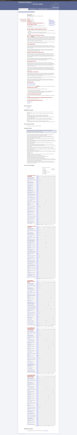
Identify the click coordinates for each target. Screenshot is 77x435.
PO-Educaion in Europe (30, 320)
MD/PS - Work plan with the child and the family (31, 249)
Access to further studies (52, 22)
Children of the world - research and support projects (31, 263)
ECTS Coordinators (51, 20)
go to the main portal (20, 3)
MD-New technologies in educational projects (30, 190)
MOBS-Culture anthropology (31, 255)
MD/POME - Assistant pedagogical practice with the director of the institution (31, 303)
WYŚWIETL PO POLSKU (56, 7)
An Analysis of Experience (30, 339)
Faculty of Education (30, 16)
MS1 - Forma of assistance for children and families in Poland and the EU (31, 266)
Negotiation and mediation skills (31, 307)
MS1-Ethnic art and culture (30, 217)
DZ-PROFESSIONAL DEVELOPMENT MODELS (30, 418)
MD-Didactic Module (30, 184)
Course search (32, 9)
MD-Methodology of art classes (31, 197)
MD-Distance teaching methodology (30, 186)
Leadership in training (30, 361)
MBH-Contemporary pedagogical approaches (30, 182)
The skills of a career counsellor (31, 415)
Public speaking (29, 319)
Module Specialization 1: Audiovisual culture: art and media (31, 212)
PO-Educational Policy (30, 323)
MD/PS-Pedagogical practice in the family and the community (31, 252)
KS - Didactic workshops (30, 369)
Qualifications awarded (52, 21)
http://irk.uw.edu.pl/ (51, 25)
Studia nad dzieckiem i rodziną (31, 83)
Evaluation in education (30, 207)
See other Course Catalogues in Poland (54, 1)
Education (29, 11)
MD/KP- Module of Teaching (31, 234)
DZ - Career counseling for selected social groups (30, 413)
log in (76, 0)
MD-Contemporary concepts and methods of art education (31, 194)
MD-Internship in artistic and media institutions (31, 192)
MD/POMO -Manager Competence (30, 300)
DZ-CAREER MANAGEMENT (30, 424)
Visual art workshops (30, 196)
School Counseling (29, 200)
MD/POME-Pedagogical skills (31, 308)
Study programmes (23, 9)
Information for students (42, 9)
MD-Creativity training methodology (30, 188)
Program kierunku (29, 101)
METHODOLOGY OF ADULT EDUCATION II (31, 344)
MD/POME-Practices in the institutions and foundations (31, 305)
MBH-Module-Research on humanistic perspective (30, 178)
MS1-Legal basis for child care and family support (31, 275)
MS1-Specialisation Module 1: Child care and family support (31, 261)
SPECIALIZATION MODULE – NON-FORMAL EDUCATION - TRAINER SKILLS (31, 365)
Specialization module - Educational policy (30, 317)
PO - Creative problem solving (31, 324)
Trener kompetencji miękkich (31, 84)
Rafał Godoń (28, 107)
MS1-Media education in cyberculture (30, 214)
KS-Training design (29, 368)
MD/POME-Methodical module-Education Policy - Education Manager (31, 295)
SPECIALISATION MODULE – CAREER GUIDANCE (31, 411)
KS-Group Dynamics (30, 362)
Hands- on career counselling (31, 416)
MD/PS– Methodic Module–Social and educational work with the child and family (31, 240)
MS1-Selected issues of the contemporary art (30, 223)
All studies (26, 11)
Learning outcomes (51, 23)
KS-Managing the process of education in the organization (31, 371)
